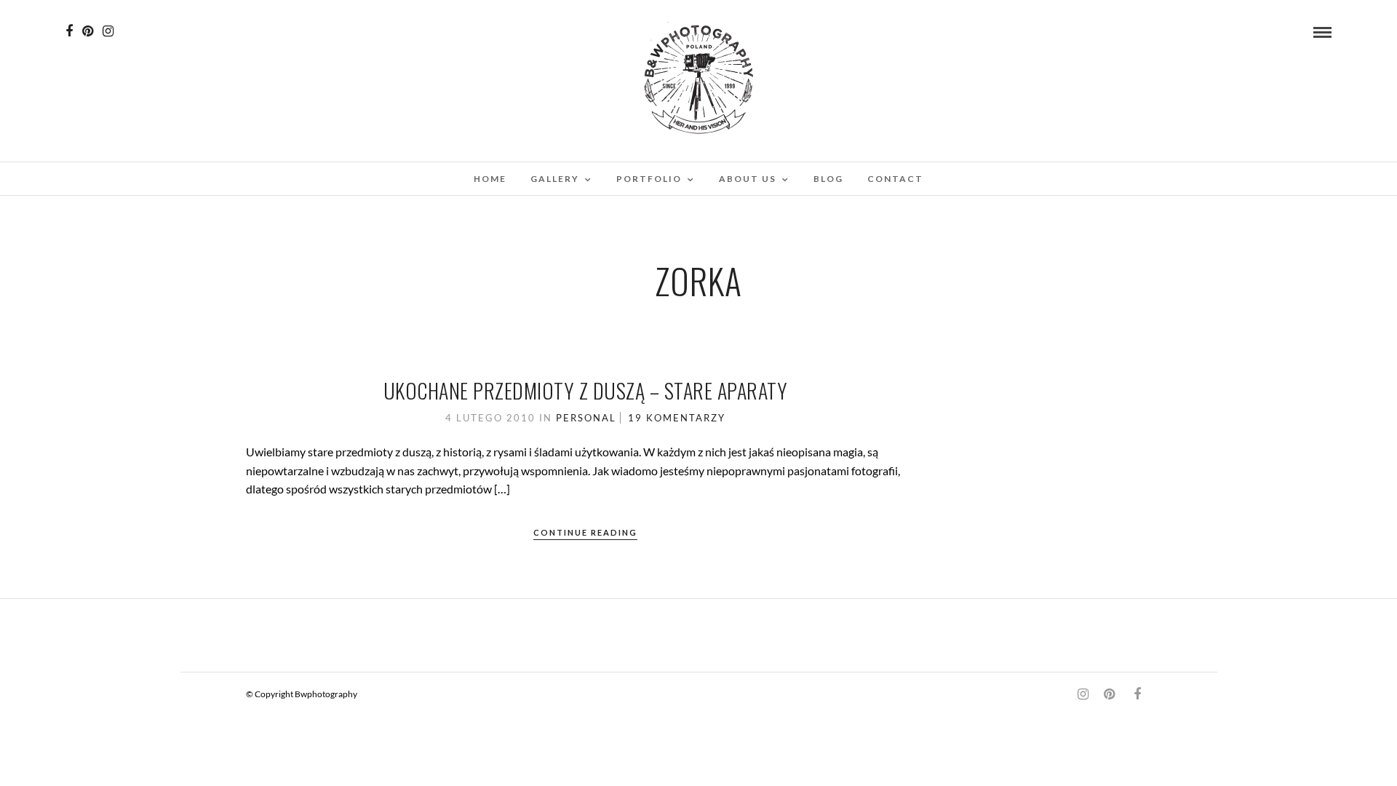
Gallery (554, 178)
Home (490, 178)
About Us (747, 178)
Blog (828, 178)
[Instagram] (108, 31)
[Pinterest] (87, 31)
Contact (895, 178)
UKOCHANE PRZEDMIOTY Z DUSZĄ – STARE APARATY (585, 390)
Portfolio (649, 178)
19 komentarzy (676, 418)
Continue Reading (585, 532)
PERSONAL (586, 418)
